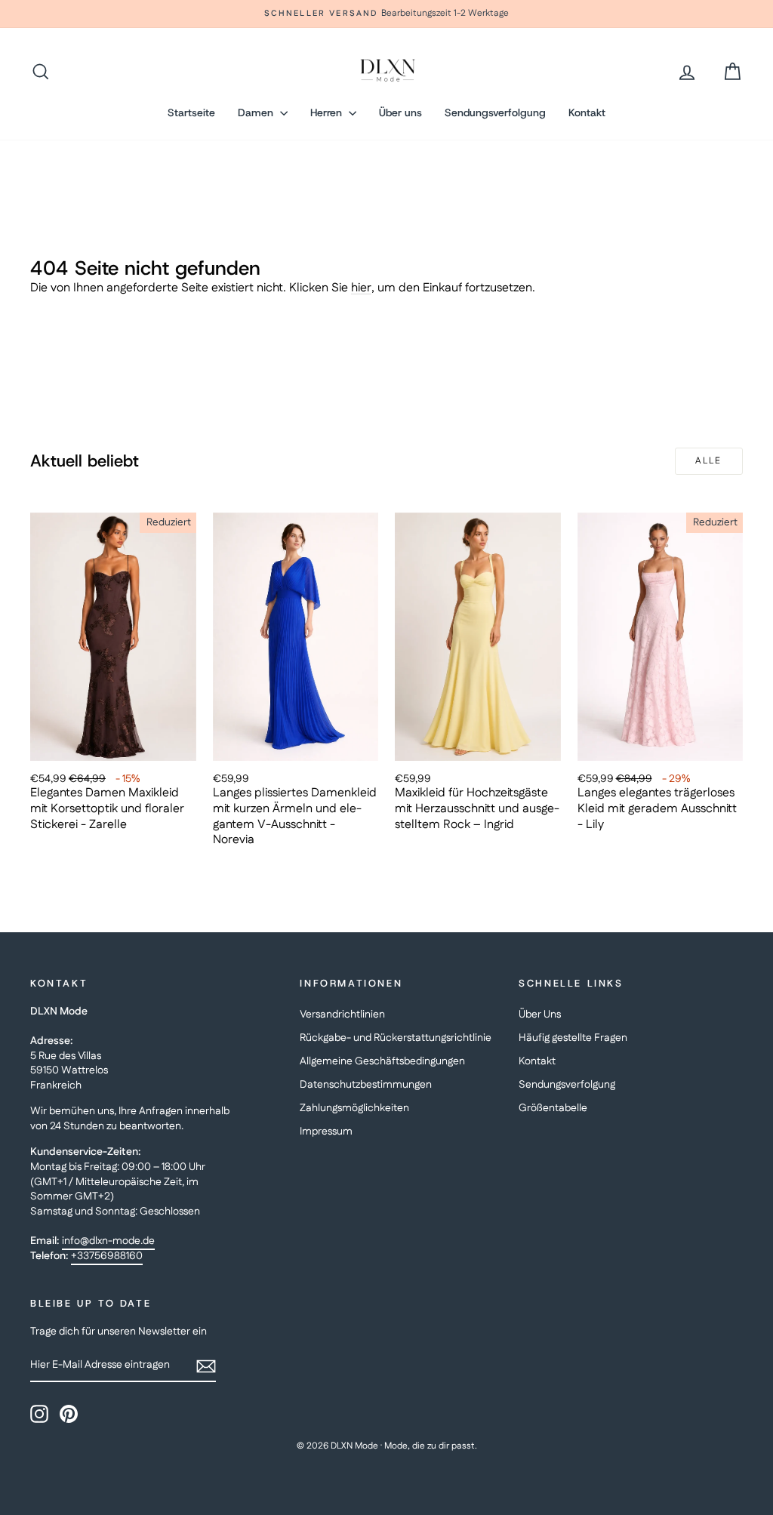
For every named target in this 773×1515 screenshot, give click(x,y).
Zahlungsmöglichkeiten (354, 1108)
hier (361, 288)
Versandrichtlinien (342, 1014)
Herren (327, 112)
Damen (257, 112)
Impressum (326, 1131)
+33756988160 (107, 1256)
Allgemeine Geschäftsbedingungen (382, 1061)
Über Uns (540, 1014)
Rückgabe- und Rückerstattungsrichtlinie (395, 1037)
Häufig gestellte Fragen (573, 1037)
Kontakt (586, 112)
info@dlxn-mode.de (108, 1241)
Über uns (400, 112)
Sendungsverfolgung (495, 112)
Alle (708, 460)
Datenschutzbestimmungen (366, 1084)
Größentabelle (553, 1108)
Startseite (191, 112)
